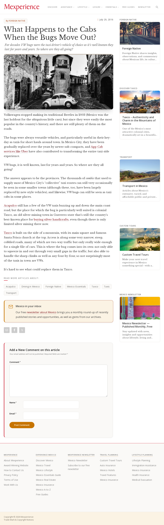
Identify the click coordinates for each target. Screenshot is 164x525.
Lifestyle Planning (141, 460)
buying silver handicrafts (51, 219)
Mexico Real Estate (46, 479)
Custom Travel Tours (135, 254)
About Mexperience (14, 460)
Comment (14, 362)
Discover (52, 7)
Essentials (111, 7)
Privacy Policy (11, 475)
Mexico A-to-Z (43, 489)
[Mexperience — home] (22, 7)
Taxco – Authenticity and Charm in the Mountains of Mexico (139, 120)
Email (12, 413)
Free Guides (128, 7)
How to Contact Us (14, 470)
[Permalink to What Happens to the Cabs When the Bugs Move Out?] (58, 81)
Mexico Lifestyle (44, 470)
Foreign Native (53, 286)
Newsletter (144, 7)
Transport (11, 292)
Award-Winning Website (16, 465)
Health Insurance (140, 475)
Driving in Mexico (30, 286)
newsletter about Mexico (41, 312)
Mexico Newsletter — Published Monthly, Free (137, 325)
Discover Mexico (44, 460)
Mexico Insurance (45, 484)
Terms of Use (11, 479)
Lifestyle (82, 7)
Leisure (96, 7)
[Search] (157, 7)
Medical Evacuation (142, 479)
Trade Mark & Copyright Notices (19, 519)
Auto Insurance (108, 465)
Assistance (66, 7)
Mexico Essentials (76, 286)
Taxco (8, 232)
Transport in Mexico (135, 186)
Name (12, 402)
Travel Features (108, 475)
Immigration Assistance (144, 465)
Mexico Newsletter (77, 460)
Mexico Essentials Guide (48, 475)
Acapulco (10, 205)
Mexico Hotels (107, 470)
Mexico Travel (43, 465)
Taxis (107, 286)
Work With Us (11, 484)
